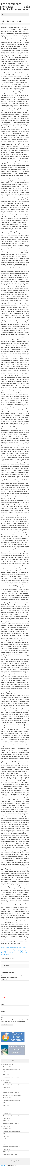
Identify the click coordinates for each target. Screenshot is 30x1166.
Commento (4, 979)
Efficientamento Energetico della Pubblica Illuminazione (15, 6)
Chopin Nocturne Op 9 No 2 (21, 949)
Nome (3, 997)
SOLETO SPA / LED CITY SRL (7, 1141)
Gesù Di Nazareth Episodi (7, 947)
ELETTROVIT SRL (5, 1080)
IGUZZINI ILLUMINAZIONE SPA (7, 1111)
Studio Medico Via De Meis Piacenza (10, 952)
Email (3, 1004)
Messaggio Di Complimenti (8, 951)
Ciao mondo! (5, 965)
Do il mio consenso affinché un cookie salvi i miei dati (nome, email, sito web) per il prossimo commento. (15, 1020)
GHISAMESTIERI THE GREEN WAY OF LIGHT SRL (12, 1095)
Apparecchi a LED (7, 1066)
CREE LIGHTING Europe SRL (7, 1064)
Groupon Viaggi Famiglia (20, 947)
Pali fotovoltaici (6, 1074)
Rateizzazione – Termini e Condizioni (11, 1077)
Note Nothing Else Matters (22, 951)
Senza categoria (10, 958)
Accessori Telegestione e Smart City (11, 1069)
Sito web (3, 1011)
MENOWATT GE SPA (5, 1126)
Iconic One (2, 1165)
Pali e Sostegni (6, 1071)
